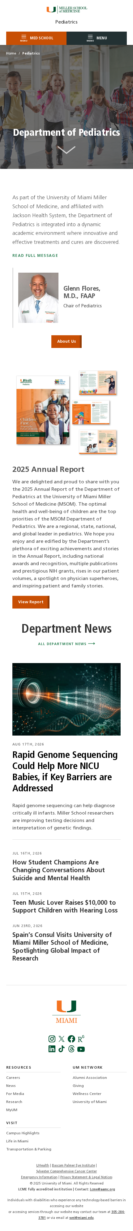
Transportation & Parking (28, 1149)
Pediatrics (66, 22)
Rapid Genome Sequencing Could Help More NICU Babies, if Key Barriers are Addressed (65, 772)
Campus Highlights (23, 1133)
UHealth (42, 1165)
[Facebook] (53, 1041)
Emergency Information (39, 1177)
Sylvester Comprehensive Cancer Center (66, 1171)
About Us (66, 342)
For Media (15, 1094)
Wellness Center (87, 1094)
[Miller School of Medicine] (66, 10)
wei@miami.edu (81, 1218)
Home (11, 53)
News (11, 1086)
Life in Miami (17, 1141)
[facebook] (72, 1041)
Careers (13, 1078)
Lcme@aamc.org (102, 1189)
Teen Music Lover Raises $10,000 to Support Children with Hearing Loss (65, 907)
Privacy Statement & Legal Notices (86, 1177)
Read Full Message (35, 256)
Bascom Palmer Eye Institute (73, 1165)
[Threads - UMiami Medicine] (72, 1051)
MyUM (11, 1110)
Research (14, 1102)
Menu (97, 39)
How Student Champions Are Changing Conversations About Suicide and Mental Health (58, 870)
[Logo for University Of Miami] (66, 1012)
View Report (31, 602)
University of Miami (90, 1102)
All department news (63, 644)
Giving (78, 1086)
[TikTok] (62, 1051)
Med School (36, 39)
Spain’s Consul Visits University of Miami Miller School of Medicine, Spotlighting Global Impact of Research (62, 947)
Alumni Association (90, 1078)
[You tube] (81, 1051)
